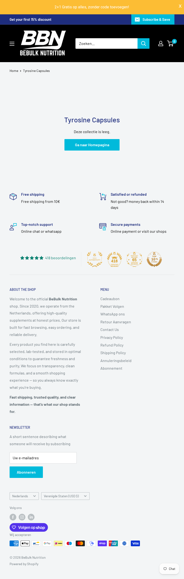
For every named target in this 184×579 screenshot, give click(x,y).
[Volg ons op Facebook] (13, 517)
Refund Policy (111, 345)
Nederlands (20, 496)
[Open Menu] (12, 44)
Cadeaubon (110, 298)
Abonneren (26, 472)
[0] (170, 43)
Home (14, 71)
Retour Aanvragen (115, 321)
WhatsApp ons (112, 314)
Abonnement (111, 368)
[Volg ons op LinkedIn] (31, 517)
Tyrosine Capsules (36, 71)
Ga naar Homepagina (92, 144)
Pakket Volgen (112, 306)
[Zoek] (144, 43)
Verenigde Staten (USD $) (61, 496)
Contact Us (109, 329)
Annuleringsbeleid (116, 360)
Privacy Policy (111, 337)
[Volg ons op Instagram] (22, 517)
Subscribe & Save (156, 19)
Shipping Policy (113, 352)
